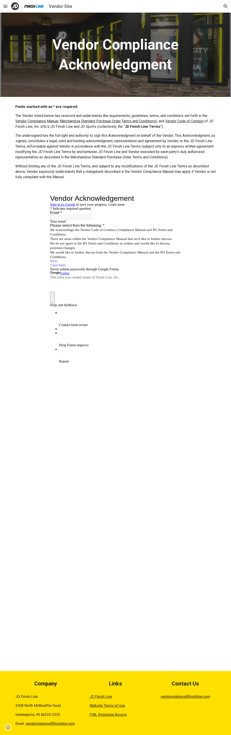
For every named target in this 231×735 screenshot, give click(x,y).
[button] (5, 6)
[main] (115, 55)
